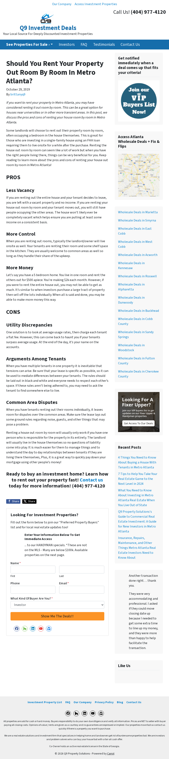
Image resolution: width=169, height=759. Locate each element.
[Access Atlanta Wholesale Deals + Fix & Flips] (139, 175)
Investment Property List (45, 702)
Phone (15, 583)
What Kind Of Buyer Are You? (32, 598)
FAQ (84, 44)
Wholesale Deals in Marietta (138, 212)
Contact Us (130, 44)
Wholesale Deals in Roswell (137, 276)
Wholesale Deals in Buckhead (138, 310)
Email (64, 583)
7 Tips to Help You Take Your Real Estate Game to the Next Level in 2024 (137, 479)
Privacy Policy (104, 702)
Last (61, 576)
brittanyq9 (17, 94)
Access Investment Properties (96, 4)
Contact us (91, 480)
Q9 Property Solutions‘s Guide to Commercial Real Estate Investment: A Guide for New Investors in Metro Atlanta (137, 521)
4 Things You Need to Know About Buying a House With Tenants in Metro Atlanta (137, 462)
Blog (120, 702)
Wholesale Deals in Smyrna (137, 220)
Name (16, 563)
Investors (67, 44)
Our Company (61, 4)
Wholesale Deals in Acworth (137, 255)
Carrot (110, 754)
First (13, 576)
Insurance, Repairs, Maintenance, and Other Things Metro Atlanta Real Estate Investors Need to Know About (137, 548)
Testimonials (104, 44)
